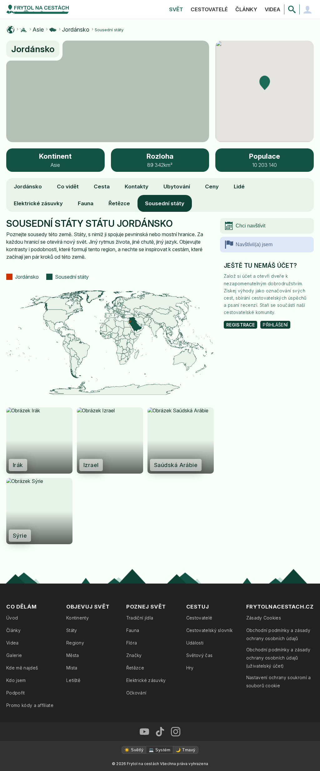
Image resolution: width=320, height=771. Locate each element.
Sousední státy (164, 203)
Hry (190, 667)
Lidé (239, 186)
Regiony (75, 642)
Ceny (212, 186)
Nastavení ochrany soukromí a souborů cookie (278, 681)
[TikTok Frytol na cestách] (160, 731)
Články (246, 9)
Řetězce (119, 203)
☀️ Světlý (133, 750)
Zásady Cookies (263, 617)
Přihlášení (275, 324)
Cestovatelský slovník (209, 630)
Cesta (102, 186)
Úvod (12, 617)
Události (195, 642)
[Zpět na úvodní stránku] (37, 9)
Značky (134, 655)
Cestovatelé (209, 9)
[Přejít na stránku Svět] (10, 29)
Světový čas (199, 655)
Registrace (240, 324)
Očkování (136, 692)
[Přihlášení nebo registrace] (307, 9)
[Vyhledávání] (292, 9)
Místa (72, 667)
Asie (38, 30)
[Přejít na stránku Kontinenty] (23, 29)
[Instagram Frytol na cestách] (175, 731)
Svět (176, 9)
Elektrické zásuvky (38, 203)
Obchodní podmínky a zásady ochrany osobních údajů (278, 634)
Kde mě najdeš (22, 667)
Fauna (85, 203)
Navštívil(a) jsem (254, 244)
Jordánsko (75, 30)
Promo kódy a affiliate (29, 705)
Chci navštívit (250, 225)
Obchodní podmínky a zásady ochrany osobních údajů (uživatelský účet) (278, 658)
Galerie (14, 655)
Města (72, 655)
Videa (272, 9)
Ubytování (176, 186)
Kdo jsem (16, 680)
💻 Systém (159, 750)
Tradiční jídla (139, 617)
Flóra (131, 642)
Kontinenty (77, 617)
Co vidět (68, 186)
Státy (71, 630)
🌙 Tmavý (185, 750)
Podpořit (15, 692)
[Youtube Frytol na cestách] (144, 731)
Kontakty (136, 186)
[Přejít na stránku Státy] (53, 29)
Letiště (73, 680)
